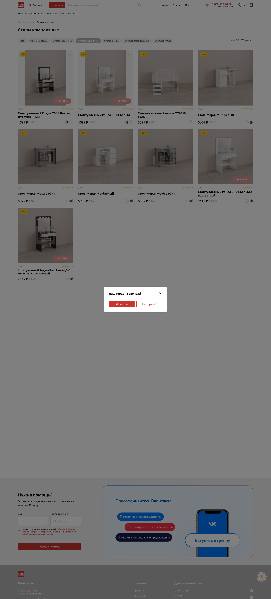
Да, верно (122, 303)
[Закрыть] (160, 294)
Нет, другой (149, 303)
